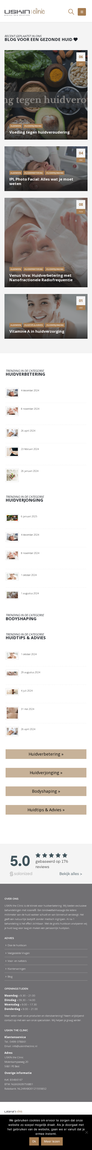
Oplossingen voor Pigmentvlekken (45, 714)
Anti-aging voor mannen (38, 598)
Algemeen (15, 126)
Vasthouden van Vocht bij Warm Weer (48, 696)
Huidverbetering (33, 173)
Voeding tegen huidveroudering (39, 132)
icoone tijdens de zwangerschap (44, 677)
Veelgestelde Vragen (19, 953)
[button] (71, 12)
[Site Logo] (24, 12)
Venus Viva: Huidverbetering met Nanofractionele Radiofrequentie (41, 277)
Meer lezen (52, 1141)
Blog (10, 976)
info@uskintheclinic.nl (24, 1046)
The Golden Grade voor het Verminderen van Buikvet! (53, 456)
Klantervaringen (17, 968)
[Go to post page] (46, 95)
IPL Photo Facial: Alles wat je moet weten (41, 181)
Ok (34, 1141)
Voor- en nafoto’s (17, 961)
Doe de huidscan (17, 945)
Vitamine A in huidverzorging (36, 331)
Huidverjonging (33, 126)
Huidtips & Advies (33, 325)
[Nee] (86, 1132)
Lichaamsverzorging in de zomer (44, 436)
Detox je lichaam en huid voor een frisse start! (50, 478)
